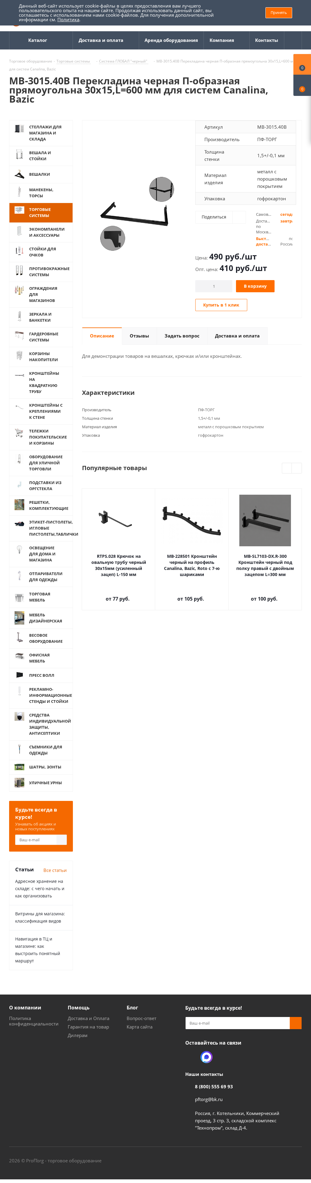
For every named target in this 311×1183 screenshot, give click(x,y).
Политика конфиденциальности (34, 1021)
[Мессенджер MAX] (206, 1057)
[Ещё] (293, 40)
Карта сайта (139, 1027)
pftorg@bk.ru (209, 1099)
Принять (279, 12)
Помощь (79, 1007)
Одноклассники (191, 1057)
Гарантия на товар (88, 1027)
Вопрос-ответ (141, 1018)
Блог (132, 1007)
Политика (68, 19)
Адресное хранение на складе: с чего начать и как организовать (39, 888)
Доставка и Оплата (88, 1018)
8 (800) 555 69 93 (214, 1086)
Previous (287, 468)
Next (297, 468)
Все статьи (55, 870)
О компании (25, 1007)
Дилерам (77, 1035)
